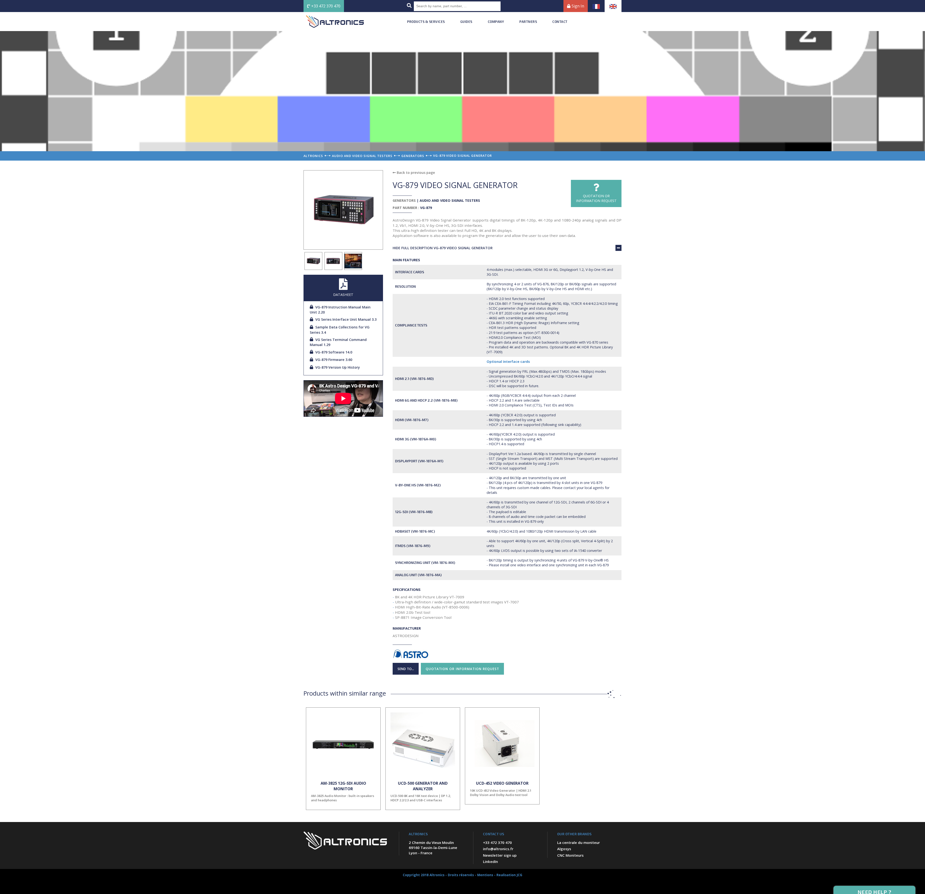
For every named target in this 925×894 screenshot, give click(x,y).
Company (496, 22)
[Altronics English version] (613, 6)
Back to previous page (415, 172)
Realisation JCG (509, 875)
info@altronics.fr (498, 848)
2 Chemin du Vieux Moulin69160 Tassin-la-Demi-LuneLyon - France (433, 847)
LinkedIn (490, 861)
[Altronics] (335, 21)
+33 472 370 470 (325, 6)
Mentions (485, 875)
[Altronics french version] (596, 6)
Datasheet (343, 294)
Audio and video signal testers (450, 200)
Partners (528, 22)
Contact (560, 22)
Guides (466, 22)
